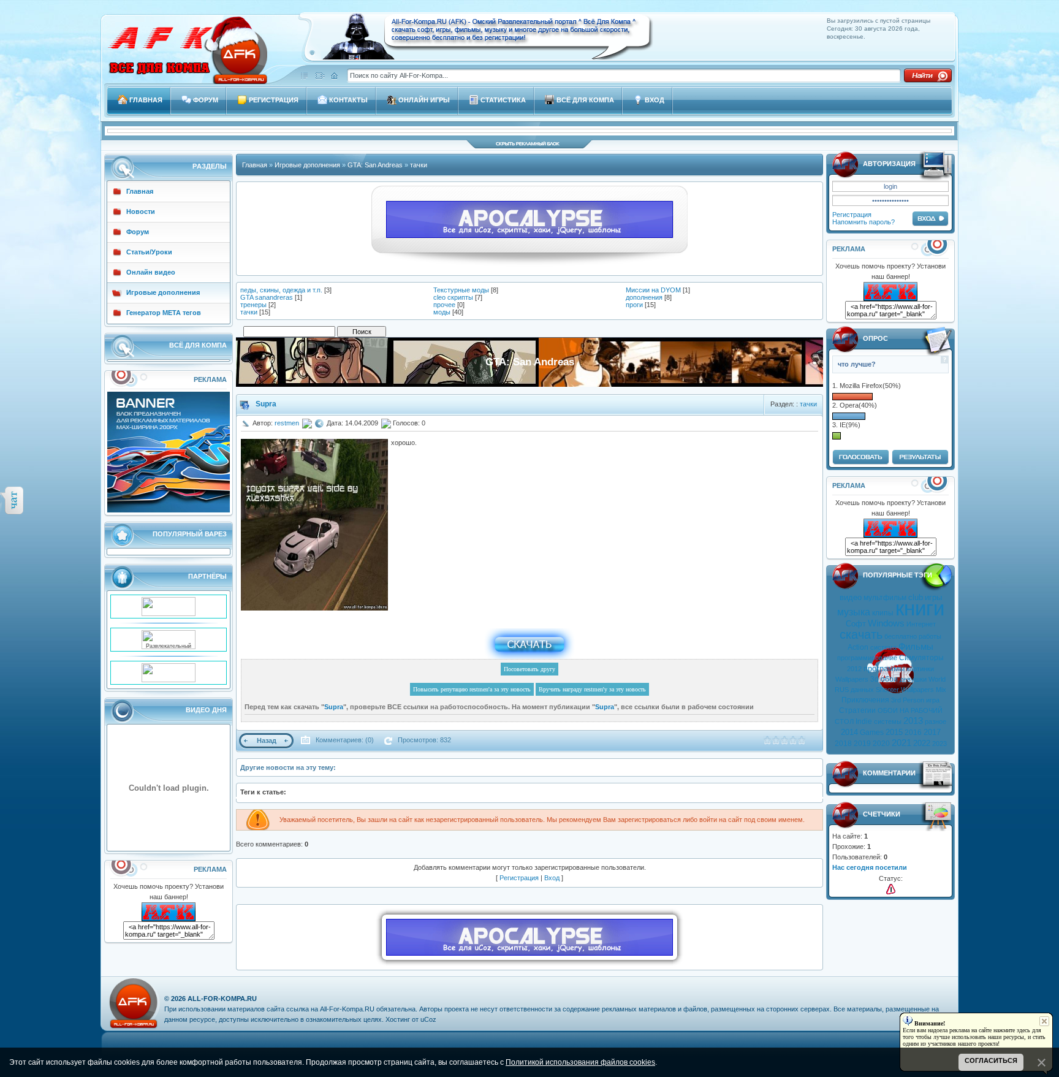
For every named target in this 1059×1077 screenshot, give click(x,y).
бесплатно (900, 636)
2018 (843, 743)
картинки (920, 668)
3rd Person (907, 700)
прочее (444, 304)
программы (884, 668)
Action (858, 647)
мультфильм (885, 597)
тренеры (253, 304)
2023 (939, 743)
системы (887, 721)
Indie (864, 721)
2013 (913, 721)
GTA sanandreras (266, 297)
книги (919, 608)
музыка (853, 612)
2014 (849, 732)
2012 (854, 668)
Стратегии (857, 710)
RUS (842, 689)
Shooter (887, 689)
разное (935, 721)
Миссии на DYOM (653, 290)
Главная (254, 165)
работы (930, 636)
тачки (418, 165)
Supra (266, 404)
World (937, 679)
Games (872, 732)
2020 (881, 743)
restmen (287, 423)
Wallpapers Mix (923, 689)
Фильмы (915, 647)
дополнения (644, 297)
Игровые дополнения (307, 165)
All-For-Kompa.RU (222, 998)
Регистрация (851, 214)
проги (634, 304)
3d (874, 679)
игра (932, 700)
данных (862, 689)
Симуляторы (921, 657)
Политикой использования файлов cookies (580, 1062)
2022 (921, 743)
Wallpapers (851, 679)
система (883, 647)
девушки (913, 679)
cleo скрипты (453, 297)
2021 (901, 743)
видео (851, 597)
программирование (867, 657)
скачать (861, 634)
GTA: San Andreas (375, 165)
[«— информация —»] (890, 889)
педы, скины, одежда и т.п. (281, 290)
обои (889, 679)
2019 (862, 743)
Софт (856, 623)
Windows (886, 623)
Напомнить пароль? (863, 222)
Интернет (921, 624)
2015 (894, 732)
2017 (932, 732)
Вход (552, 877)
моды (441, 312)
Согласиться (991, 1060)
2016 (913, 732)
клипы (883, 613)
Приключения (865, 700)
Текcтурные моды (461, 290)
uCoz (428, 1019)
